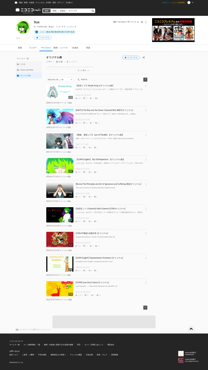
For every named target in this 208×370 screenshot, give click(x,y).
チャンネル (40, 2)
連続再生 (84, 79)
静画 (26, 2)
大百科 (48, 2)
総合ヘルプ (13, 355)
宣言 (79, 345)
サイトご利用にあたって (94, 345)
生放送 (31, 2)
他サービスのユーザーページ (124, 22)
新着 (20, 48)
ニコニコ (28, 11)
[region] (29, 67)
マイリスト (46, 48)
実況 (54, 2)
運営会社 (110, 345)
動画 (21, 2)
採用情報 (114, 355)
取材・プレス (102, 355)
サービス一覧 (14, 345)
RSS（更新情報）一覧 (32, 345)
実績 (88, 48)
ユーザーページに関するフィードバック (35, 329)
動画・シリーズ (60, 48)
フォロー (33, 48)
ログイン (165, 2)
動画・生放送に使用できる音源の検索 (58, 345)
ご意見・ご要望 (28, 355)
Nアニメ (60, 2)
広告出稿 (89, 355)
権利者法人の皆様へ (58, 355)
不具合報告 (42, 355)
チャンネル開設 (76, 355)
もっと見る (82, 70)
